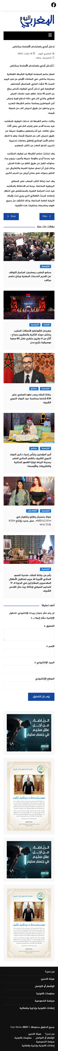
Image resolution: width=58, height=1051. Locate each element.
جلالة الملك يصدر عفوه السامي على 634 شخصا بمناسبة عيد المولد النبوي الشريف (30, 399)
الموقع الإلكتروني (44, 679)
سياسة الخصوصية (44, 1001)
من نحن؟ (49, 972)
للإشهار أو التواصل (44, 986)
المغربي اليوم (44, 53)
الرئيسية (47, 58)
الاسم (50, 646)
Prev (45, 216)
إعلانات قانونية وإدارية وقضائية (36, 1008)
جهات (38, 58)
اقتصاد (46, 325)
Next (13, 216)
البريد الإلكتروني (44, 662)
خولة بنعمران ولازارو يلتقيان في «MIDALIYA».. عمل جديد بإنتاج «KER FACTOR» (30, 521)
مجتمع (34, 388)
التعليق (49, 626)
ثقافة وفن (32, 511)
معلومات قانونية (45, 994)
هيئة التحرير (47, 979)
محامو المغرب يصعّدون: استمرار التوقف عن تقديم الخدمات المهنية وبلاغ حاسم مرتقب (29, 276)
